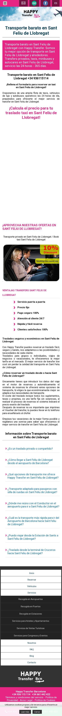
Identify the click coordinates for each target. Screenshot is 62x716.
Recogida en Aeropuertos (31, 599)
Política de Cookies (45, 700)
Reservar (32, 580)
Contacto (31, 662)
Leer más (25, 712)
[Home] (31, 17)
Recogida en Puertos (30, 606)
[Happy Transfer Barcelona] (31, 682)
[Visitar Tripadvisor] (34, 5)
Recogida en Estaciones (30, 614)
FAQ (32, 649)
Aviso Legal (26, 700)
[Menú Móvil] (5, 5)
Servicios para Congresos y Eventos (31, 635)
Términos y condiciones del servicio (24, 697)
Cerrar (37, 712)
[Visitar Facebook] (45, 5)
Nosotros (32, 643)
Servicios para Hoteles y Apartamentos (30, 621)
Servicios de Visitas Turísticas (31, 628)
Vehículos (31, 586)
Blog (32, 656)
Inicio (31, 573)
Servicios (32, 593)
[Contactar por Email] (23, 4)
